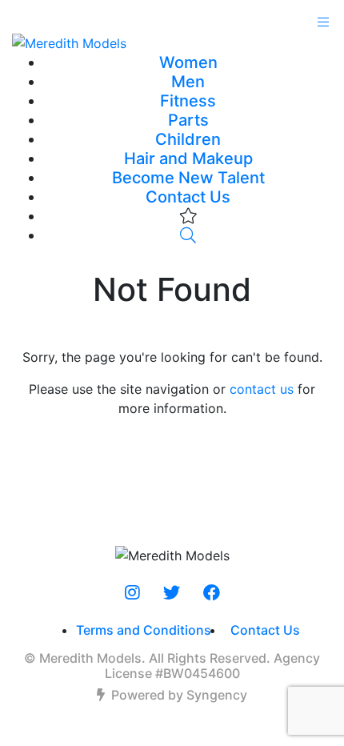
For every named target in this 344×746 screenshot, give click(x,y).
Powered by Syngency (179, 695)
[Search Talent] (188, 235)
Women (188, 62)
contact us (262, 389)
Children (188, 139)
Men (188, 81)
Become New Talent (188, 177)
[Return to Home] (172, 42)
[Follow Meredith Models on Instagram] (132, 593)
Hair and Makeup (188, 158)
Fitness (188, 100)
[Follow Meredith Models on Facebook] (211, 593)
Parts (188, 120)
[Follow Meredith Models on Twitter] (171, 593)
